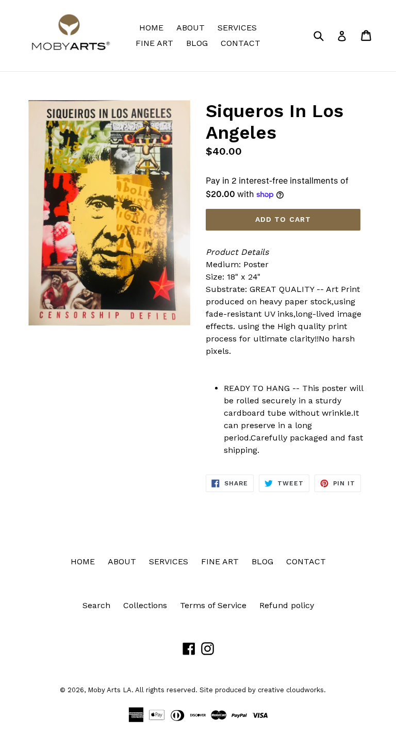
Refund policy (286, 605)
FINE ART (154, 43)
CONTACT (240, 43)
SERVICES (237, 27)
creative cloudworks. (292, 690)
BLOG (197, 43)
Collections (145, 605)
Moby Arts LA (109, 690)
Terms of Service (213, 605)
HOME (151, 27)
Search (96, 605)
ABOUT (190, 27)
